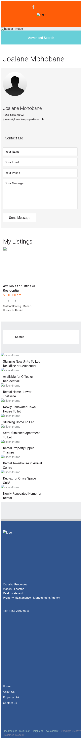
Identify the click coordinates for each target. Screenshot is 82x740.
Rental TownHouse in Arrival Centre (22, 465)
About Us (9, 691)
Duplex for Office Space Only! (19, 481)
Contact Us (10, 702)
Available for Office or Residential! (18, 379)
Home (7, 686)
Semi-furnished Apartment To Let (21, 435)
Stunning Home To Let (18, 422)
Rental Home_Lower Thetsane (17, 394)
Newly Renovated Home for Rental (22, 496)
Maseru (27, 306)
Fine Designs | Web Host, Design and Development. (31, 731)
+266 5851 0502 (13, 114)
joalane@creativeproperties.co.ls (23, 119)
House (7, 310)
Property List (11, 697)
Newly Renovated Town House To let (19, 409)
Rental (19, 310)
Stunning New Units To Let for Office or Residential (21, 364)
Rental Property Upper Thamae (18, 450)
